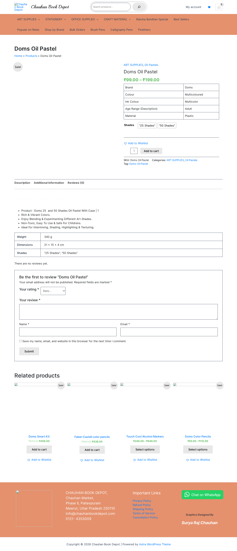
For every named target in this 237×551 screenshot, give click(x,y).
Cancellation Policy (145, 517)
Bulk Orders (77, 29)
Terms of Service (144, 513)
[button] (136, 143)
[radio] (147, 125)
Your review (29, 300)
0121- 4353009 (78, 519)
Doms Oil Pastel (138, 163)
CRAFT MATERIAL (115, 19)
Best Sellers (181, 19)
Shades (129, 125)
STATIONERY (53, 19)
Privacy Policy (142, 500)
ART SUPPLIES (26, 19)
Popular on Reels (28, 29)
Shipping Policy (143, 509)
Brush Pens (98, 29)
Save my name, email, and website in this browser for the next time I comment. (74, 341)
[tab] (22, 182)
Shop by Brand (54, 29)
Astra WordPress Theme (155, 544)
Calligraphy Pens (122, 29)
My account (193, 7)
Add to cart (151, 151)
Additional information (49, 182)
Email (125, 324)
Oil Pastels (151, 65)
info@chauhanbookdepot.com (90, 513)
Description (22, 182)
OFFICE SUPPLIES (83, 19)
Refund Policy (142, 505)
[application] (38, 19)
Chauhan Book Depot (50, 7)
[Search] (139, 7)
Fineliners (144, 29)
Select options (145, 449)
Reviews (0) (76, 182)
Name (24, 324)
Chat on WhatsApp (206, 494)
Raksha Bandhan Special (152, 19)
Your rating (29, 289)
